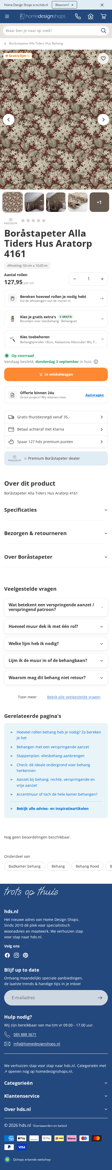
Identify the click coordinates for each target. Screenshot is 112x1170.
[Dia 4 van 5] (78, 202)
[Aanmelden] (100, 997)
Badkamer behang (25, 866)
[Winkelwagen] (103, 16)
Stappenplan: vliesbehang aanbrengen (51, 755)
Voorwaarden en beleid (50, 1125)
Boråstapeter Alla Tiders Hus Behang (36, 43)
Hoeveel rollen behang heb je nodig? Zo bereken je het (59, 735)
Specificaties (20, 509)
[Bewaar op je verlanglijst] (103, 58)
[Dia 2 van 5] (34, 202)
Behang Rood (87, 866)
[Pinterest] (25, 955)
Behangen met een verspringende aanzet (53, 746)
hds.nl (25, 1125)
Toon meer (27, 696)
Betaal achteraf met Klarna (40, 429)
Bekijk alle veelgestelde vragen (74, 696)
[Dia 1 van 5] (12, 202)
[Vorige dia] (8, 119)
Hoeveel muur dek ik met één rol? (43, 626)
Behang (58, 866)
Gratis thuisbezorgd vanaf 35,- (43, 416)
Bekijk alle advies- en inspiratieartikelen (53, 808)
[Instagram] (16, 955)
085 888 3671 (25, 1034)
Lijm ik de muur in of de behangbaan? (48, 660)
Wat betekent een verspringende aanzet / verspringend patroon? (51, 607)
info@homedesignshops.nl (37, 1043)
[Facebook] (7, 955)
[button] (33, 220)
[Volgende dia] (103, 119)
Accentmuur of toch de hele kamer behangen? (57, 794)
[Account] (90, 16)
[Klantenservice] (78, 16)
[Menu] (7, 16)
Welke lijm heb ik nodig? (34, 643)
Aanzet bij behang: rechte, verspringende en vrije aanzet (56, 782)
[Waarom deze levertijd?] (96, 362)
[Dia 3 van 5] (56, 202)
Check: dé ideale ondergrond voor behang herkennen (53, 767)
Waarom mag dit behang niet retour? (47, 677)
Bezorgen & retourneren (35, 533)
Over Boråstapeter (28, 556)
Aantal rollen (15, 275)
